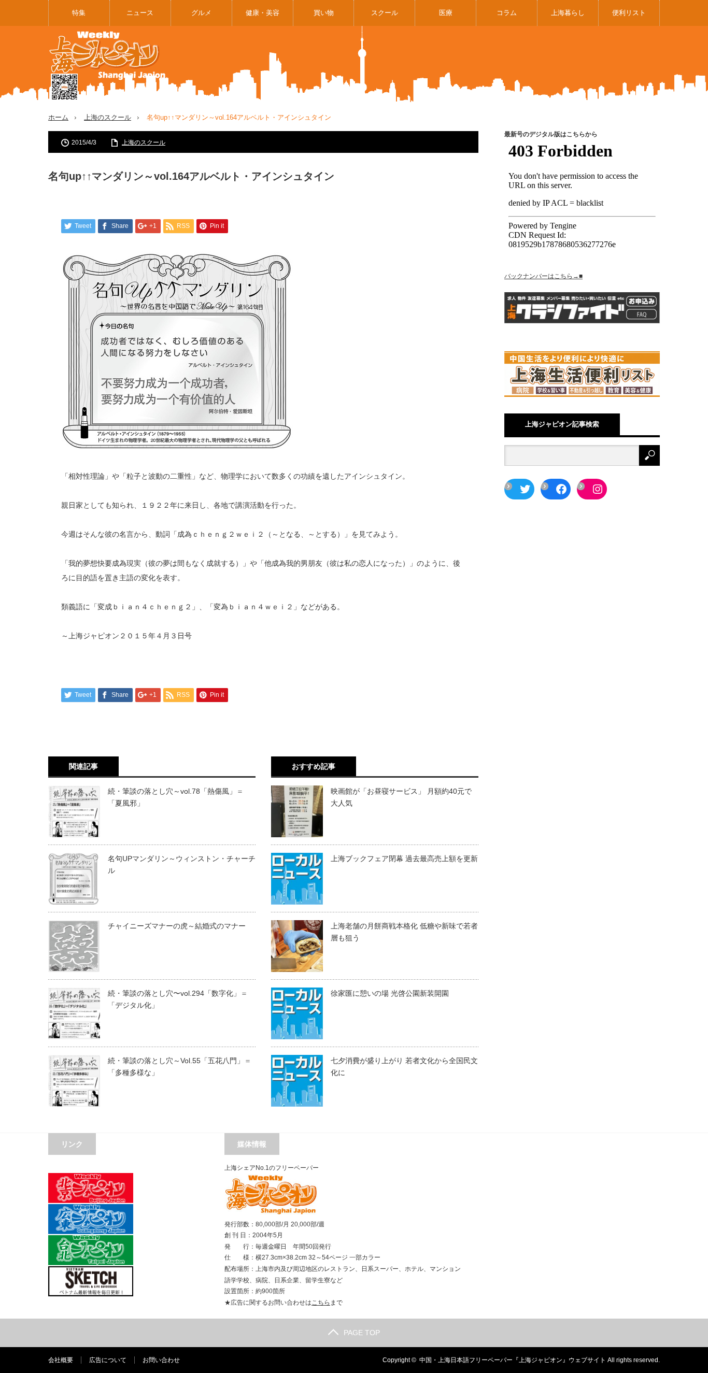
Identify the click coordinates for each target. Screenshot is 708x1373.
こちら (320, 1302)
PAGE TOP (362, 1332)
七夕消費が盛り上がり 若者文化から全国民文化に (404, 1066)
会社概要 (60, 1360)
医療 (445, 13)
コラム (507, 13)
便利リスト (629, 13)
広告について (107, 1360)
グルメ (201, 13)
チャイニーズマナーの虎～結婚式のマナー (177, 926)
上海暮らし (568, 13)
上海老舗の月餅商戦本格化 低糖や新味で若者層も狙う (404, 931)
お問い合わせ (161, 1360)
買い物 (324, 13)
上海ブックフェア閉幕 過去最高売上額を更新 (404, 858)
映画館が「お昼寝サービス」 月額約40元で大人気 (401, 797)
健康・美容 (262, 13)
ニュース (139, 13)
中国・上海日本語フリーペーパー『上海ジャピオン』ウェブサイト (512, 1360)
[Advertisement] (471, 64)
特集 (79, 13)
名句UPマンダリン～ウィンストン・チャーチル (182, 864)
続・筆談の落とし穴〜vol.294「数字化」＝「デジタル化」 (178, 999)
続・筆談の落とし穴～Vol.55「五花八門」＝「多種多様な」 (179, 1066)
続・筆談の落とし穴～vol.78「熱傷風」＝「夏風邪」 (176, 797)
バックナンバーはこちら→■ (543, 276)
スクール (384, 13)
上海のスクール (107, 117)
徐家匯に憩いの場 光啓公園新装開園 (390, 993)
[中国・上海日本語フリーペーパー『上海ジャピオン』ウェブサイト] (107, 66)
